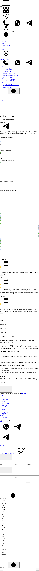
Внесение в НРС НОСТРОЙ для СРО (10, 84)
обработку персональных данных (25, 393)
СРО (2, 66)
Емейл (1, 385)
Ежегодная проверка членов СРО (7, 72)
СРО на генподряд (4, 406)
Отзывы (3, 42)
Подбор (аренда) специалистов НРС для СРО (9, 73)
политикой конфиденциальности (30, 319)
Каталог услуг (4, 106)
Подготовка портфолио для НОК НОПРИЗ (9, 81)
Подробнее (2, 313)
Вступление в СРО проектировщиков (10, 68)
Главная (3, 100)
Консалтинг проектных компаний (7, 87)
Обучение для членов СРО (6, 76)
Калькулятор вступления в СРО (7, 77)
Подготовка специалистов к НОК (6, 410)
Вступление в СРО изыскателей (9, 69)
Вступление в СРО (5, 67)
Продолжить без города (3, 555)
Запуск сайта (12, 453)
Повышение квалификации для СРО (8, 74)
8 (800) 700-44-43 (2, 59)
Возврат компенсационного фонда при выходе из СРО (10, 75)
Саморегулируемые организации (6, 44)
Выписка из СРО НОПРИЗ (8, 71)
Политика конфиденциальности (6, 41)
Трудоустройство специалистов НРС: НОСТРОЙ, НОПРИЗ (11, 85)
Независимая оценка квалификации (6, 45)
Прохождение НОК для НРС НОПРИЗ (10, 79)
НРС (2, 82)
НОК (2, 78)
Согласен (2, 570)
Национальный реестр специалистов (5, 412)
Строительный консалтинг (6, 86)
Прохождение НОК (4, 409)
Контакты (3, 43)
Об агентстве (3, 40)
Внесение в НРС (4, 413)
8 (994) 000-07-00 (7, 59)
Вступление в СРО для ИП (5, 403)
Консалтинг (3, 46)
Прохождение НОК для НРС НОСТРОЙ (10, 80)
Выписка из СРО (5, 70)
